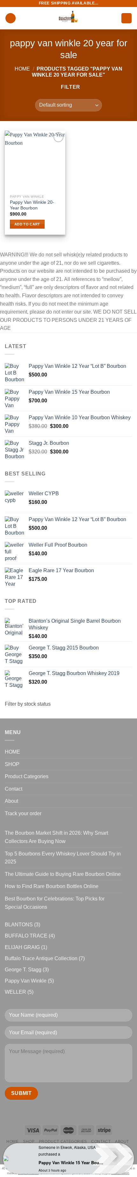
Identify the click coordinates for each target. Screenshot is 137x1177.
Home (22, 69)
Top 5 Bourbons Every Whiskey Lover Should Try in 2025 (63, 858)
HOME (12, 752)
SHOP (12, 764)
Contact (13, 789)
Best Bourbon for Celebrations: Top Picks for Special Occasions (55, 903)
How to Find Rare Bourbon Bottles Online (51, 886)
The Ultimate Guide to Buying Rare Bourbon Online (63, 874)
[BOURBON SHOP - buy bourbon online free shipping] (68, 18)
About (11, 801)
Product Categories (26, 776)
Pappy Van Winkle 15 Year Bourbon (71, 1162)
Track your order (23, 813)
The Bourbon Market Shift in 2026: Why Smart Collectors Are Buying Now (56, 837)
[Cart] (126, 18)
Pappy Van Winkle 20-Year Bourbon (32, 205)
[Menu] (10, 18)
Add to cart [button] (27, 224)
